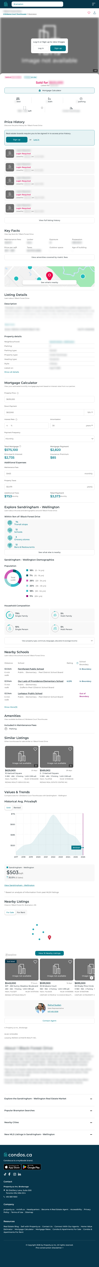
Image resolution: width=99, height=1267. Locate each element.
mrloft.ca (20, 1209)
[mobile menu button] (95, 4)
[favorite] (35, 749)
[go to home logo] (18, 1155)
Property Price (11, 393)
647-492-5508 (53, 1011)
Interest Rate (10, 419)
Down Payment (10, 406)
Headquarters (33, 1209)
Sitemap (29, 1212)
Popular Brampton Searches (19, 1110)
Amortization (55, 419)
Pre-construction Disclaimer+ (49, 1248)
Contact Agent (49, 1021)
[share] (94, 13)
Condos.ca (8, 1160)
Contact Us (47, 1226)
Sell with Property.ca (30, 1226)
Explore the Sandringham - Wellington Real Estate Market (35, 1098)
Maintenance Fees (11, 467)
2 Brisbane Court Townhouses (14, 14)
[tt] (6, 1174)
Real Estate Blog (11, 1226)
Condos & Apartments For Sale (67, 1229)
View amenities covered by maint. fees (49, 257)
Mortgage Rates (43, 1229)
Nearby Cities (11, 1122)
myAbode (21, 1160)
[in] (15, 1174)
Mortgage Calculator (24, 1229)
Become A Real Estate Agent (55, 1209)
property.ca (9, 1209)
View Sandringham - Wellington (19, 885)
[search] (37, 4)
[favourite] (89, 13)
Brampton (32, 14)
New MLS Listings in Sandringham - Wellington (29, 1134)
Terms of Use (17, 1212)
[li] (20, 1174)
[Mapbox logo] (10, 954)
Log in (41, 48)
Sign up (58, 48)
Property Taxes (10, 480)
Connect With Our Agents (67, 1226)
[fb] (10, 1174)
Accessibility (76, 1209)
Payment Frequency (12, 432)
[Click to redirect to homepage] (5, 4)
